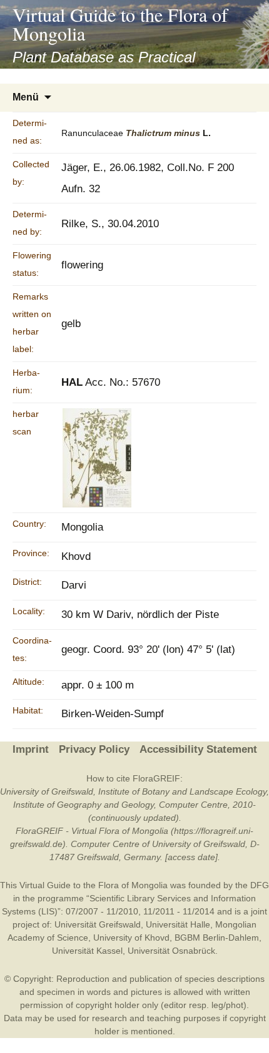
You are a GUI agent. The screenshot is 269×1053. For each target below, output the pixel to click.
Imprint (31, 749)
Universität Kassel (87, 951)
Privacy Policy (94, 749)
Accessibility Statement (198, 749)
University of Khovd (131, 938)
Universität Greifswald (97, 924)
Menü (26, 97)
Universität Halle (178, 924)
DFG (259, 885)
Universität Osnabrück (171, 951)
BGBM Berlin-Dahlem (217, 938)
